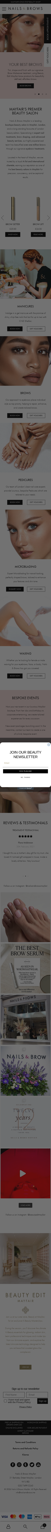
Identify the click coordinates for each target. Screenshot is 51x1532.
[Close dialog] (49, 744)
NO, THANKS (25, 777)
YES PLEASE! (25, 771)
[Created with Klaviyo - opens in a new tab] (25, 788)
